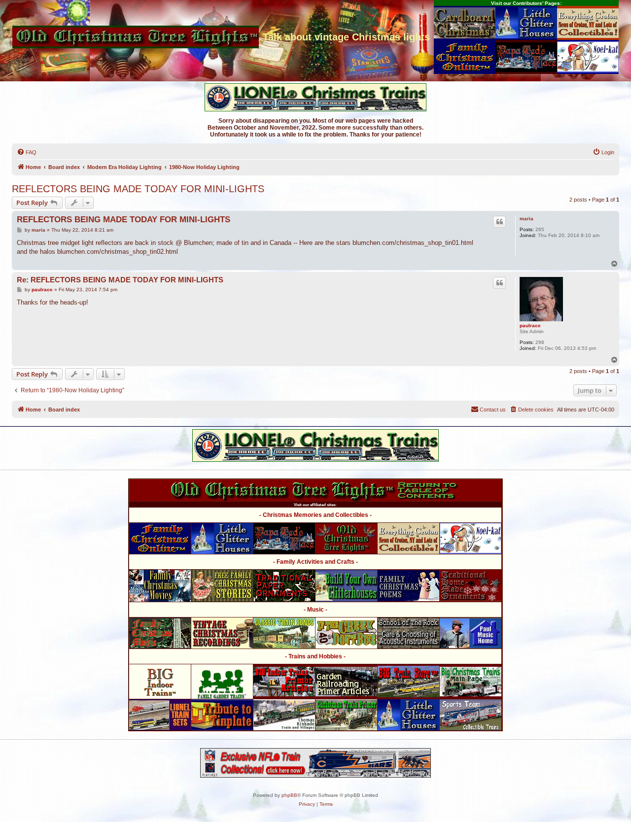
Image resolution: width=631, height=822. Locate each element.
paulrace (530, 325)
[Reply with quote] (499, 222)
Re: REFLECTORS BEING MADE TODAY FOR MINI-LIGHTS (120, 279)
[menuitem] (26, 152)
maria (526, 218)
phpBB (289, 795)
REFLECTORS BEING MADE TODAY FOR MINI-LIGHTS (138, 188)
